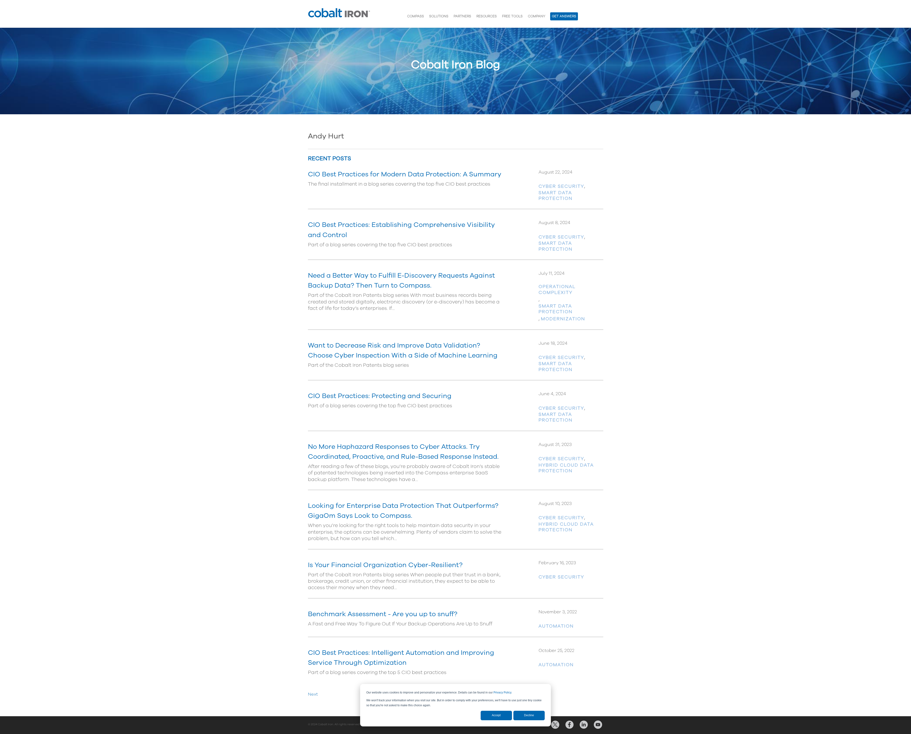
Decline (529, 715)
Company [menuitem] (536, 16)
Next (313, 694)
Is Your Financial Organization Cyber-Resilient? (385, 564)
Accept (496, 715)
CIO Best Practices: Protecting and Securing (379, 395)
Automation (556, 626)
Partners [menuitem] (462, 16)
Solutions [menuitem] (438, 16)
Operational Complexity (557, 289)
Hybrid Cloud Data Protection (566, 468)
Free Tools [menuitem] (512, 16)
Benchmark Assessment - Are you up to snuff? (382, 614)
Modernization (563, 319)
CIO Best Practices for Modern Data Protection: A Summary (404, 174)
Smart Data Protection (555, 196)
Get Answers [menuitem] (564, 16)
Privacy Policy (502, 692)
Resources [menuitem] (486, 16)
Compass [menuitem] (415, 16)
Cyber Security (561, 186)
